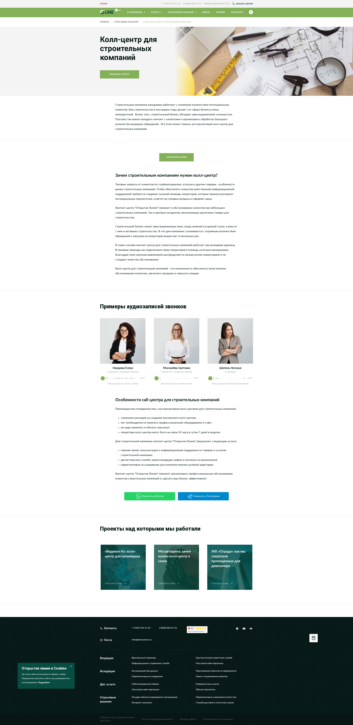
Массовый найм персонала (209, 663)
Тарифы (220, 12)
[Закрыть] (71, 666)
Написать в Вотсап (153, 496)
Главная (104, 22)
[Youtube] (244, 628)
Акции (103, 4)
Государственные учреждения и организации (154, 697)
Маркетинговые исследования (147, 676)
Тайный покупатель (205, 689)
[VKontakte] (250, 628)
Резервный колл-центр (207, 684)
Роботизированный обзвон (145, 684)
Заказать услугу (119, 74)
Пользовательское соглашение (218, 719)
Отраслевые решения (126, 22)
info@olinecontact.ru (217, 4)
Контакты (237, 12)
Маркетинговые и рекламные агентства (216, 697)
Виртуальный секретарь (144, 658)
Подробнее (44, 682)
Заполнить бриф (177, 157)
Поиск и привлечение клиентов (211, 676)
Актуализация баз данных (145, 671)
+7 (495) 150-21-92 (171, 4)
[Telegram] (237, 628)
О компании (135, 12)
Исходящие (107, 671)
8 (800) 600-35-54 (192, 4)
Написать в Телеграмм (206, 496)
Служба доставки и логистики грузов (215, 703)
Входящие (106, 658)
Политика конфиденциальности (157, 719)
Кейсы (206, 12)
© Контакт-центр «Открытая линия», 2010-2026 (117, 719)
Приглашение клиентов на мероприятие (216, 671)
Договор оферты (188, 719)
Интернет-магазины (142, 703)
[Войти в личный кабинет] (251, 12)
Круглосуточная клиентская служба (214, 658)
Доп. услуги (107, 684)
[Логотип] (110, 12)
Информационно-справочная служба (150, 663)
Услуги (155, 12)
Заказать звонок (244, 4)
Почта (108, 640)
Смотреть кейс (114, 583)
